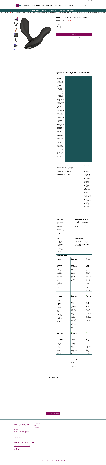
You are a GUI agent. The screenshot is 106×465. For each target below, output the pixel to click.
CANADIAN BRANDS (36, 3)
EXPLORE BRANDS (27, 7)
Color (58, 24)
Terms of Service (37, 429)
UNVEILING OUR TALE (36, 7)
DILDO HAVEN (26, 5)
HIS (47, 3)
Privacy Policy (36, 427)
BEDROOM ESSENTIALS (47, 5)
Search (35, 425)
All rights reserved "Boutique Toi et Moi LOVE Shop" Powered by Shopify (53, 460)
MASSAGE (71, 5)
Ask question (74, 362)
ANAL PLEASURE (71, 3)
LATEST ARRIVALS (27, 3)
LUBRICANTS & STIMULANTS (60, 5)
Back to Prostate (54, 413)
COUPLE (52, 3)
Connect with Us (37, 423)
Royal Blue (64, 26)
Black (58, 26)
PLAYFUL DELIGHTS (36, 5)
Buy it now (74, 34)
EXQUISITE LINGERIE (61, 3)
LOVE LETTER (45, 7)
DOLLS (75, 5)
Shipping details (74, 359)
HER (43, 3)
